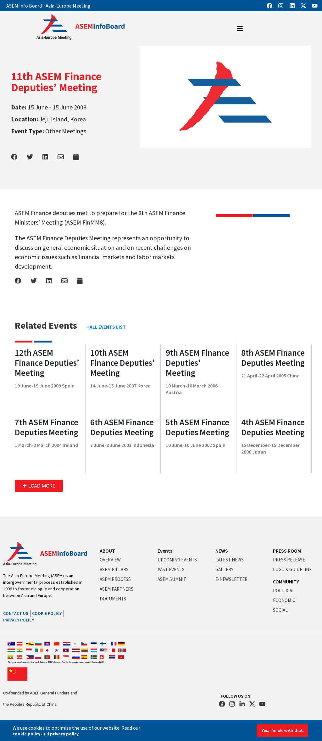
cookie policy (26, 734)
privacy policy (64, 734)
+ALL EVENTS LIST (106, 327)
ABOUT (107, 551)
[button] (39, 486)
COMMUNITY (286, 581)
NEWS (221, 551)
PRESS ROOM (287, 551)
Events (165, 551)
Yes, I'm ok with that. (282, 730)
